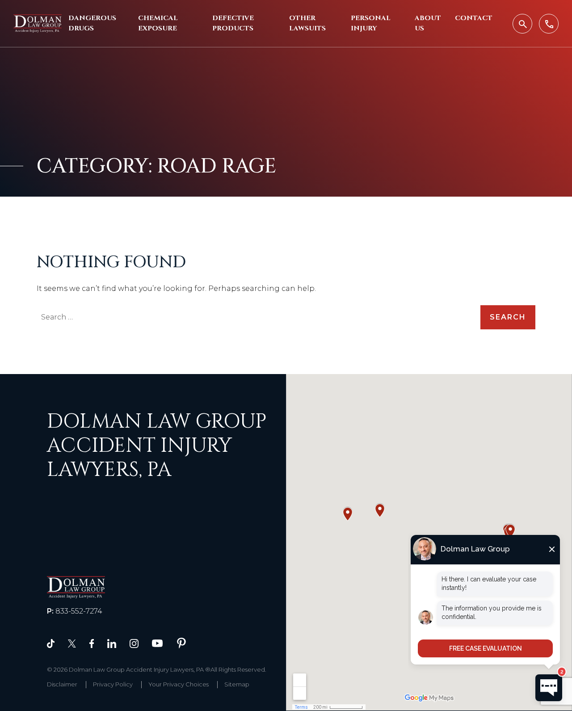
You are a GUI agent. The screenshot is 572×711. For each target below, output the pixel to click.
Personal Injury (371, 23)
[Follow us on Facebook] (91, 643)
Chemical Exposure (158, 23)
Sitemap (236, 684)
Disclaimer (62, 684)
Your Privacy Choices (178, 684)
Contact (473, 18)
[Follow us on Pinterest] (181, 642)
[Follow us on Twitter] (72, 643)
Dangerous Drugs (92, 23)
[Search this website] (522, 24)
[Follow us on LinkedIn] (111, 643)
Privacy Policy (113, 684)
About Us (428, 23)
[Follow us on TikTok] (51, 643)
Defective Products (233, 23)
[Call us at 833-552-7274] (549, 24)
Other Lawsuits (307, 23)
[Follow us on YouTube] (157, 643)
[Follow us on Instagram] (134, 643)
